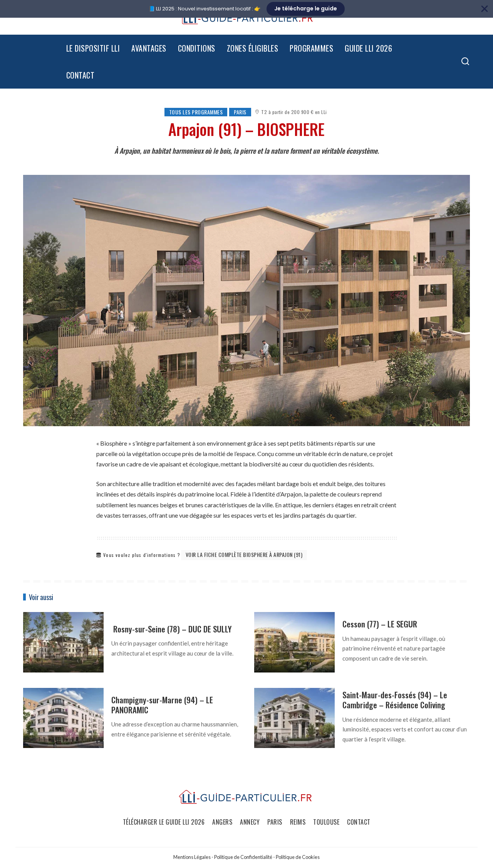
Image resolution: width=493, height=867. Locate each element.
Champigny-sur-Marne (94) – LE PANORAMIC (162, 705)
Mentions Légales (192, 857)
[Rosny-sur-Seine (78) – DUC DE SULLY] (63, 642)
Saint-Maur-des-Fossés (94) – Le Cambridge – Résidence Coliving (394, 700)
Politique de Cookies (298, 857)
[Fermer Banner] (484, 8)
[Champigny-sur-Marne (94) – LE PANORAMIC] (63, 718)
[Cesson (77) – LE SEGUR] (294, 642)
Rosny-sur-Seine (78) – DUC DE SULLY (171, 629)
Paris (240, 112)
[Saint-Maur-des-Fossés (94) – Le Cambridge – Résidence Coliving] (294, 718)
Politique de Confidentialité (243, 857)
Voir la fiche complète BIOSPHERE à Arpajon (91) (244, 554)
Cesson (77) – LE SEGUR (379, 624)
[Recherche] (465, 62)
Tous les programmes (196, 112)
